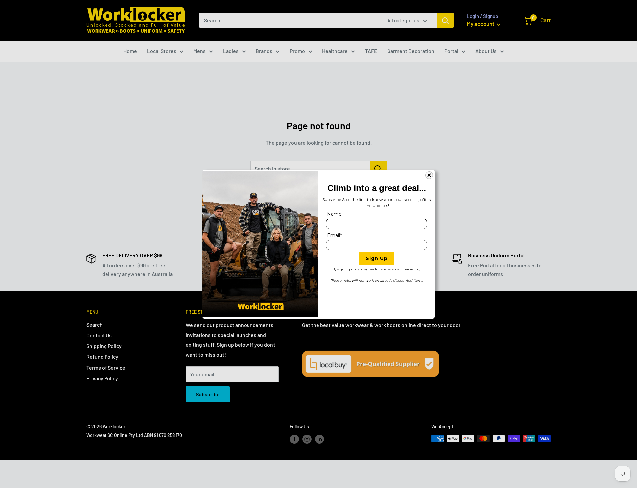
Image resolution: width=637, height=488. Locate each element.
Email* (334, 235)
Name (334, 214)
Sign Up (377, 258)
